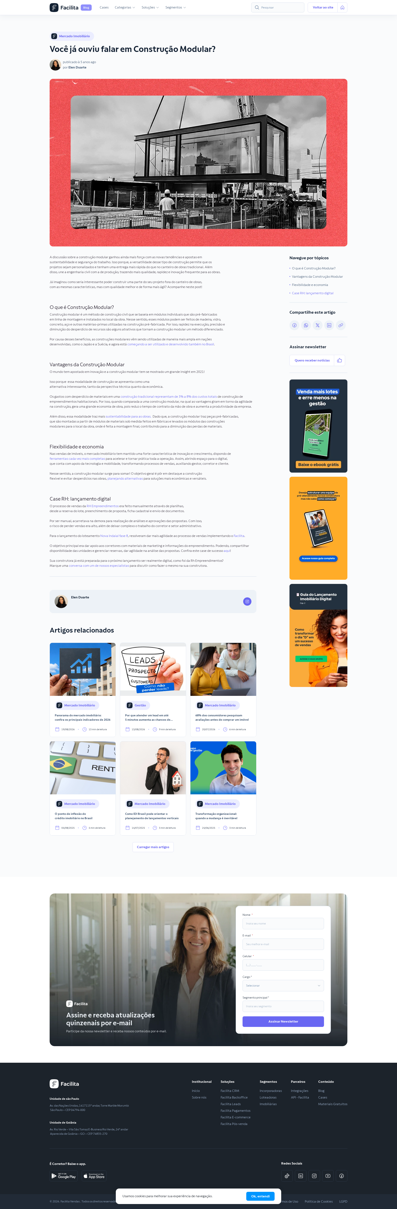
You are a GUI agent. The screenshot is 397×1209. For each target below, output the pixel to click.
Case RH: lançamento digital (313, 293)
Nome (247, 915)
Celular (247, 956)
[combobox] (277, 7)
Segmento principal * (256, 997)
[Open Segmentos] (184, 7)
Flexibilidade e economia (310, 285)
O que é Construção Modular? (314, 268)
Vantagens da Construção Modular (317, 276)
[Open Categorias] (133, 7)
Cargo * (247, 977)
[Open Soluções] (157, 7)
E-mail (247, 935)
